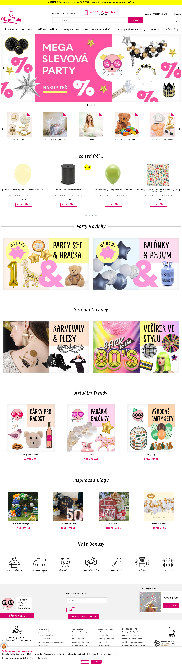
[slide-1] (91, 105)
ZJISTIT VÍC (171, 605)
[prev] (3, 68)
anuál (110, 645)
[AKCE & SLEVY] (19, 124)
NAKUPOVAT (31, 459)
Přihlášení (147, 14)
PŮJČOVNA (142, 570)
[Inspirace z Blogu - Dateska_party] (114, 521)
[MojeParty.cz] (17, 630)
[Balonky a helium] (162, 124)
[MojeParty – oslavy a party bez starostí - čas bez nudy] (11, 17)
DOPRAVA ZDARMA (39, 571)
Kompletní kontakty (79, 632)
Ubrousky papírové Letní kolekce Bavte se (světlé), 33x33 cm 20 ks (113, 191)
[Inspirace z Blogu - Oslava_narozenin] (68, 521)
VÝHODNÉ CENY (65, 570)
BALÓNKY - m (103, 645)
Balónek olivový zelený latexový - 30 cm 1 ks (68, 190)
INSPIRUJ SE (23, 527)
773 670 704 (97, 11)
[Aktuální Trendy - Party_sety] (151, 452)
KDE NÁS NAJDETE (129, 629)
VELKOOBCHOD (168, 570)
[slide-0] (87, 105)
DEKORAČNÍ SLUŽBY (91, 570)
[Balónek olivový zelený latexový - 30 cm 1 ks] (68, 186)
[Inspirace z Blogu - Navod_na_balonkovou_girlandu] (23, 521)
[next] (178, 68)
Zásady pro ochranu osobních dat (51, 642)
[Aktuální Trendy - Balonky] (91, 452)
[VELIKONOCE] (55, 124)
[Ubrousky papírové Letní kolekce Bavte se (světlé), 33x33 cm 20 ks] (113, 186)
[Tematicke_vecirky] (136, 347)
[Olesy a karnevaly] (46, 347)
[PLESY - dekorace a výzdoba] (127, 124)
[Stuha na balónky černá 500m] (23, 186)
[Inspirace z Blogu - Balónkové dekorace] (159, 521)
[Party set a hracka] (46, 264)
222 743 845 (111, 11)
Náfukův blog (17, 615)
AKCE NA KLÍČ (116, 570)
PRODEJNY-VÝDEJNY (14, 570)
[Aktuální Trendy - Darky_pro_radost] (31, 452)
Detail (32, 195)
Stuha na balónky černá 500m (23, 190)
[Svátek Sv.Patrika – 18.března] (91, 124)
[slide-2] (94, 105)
